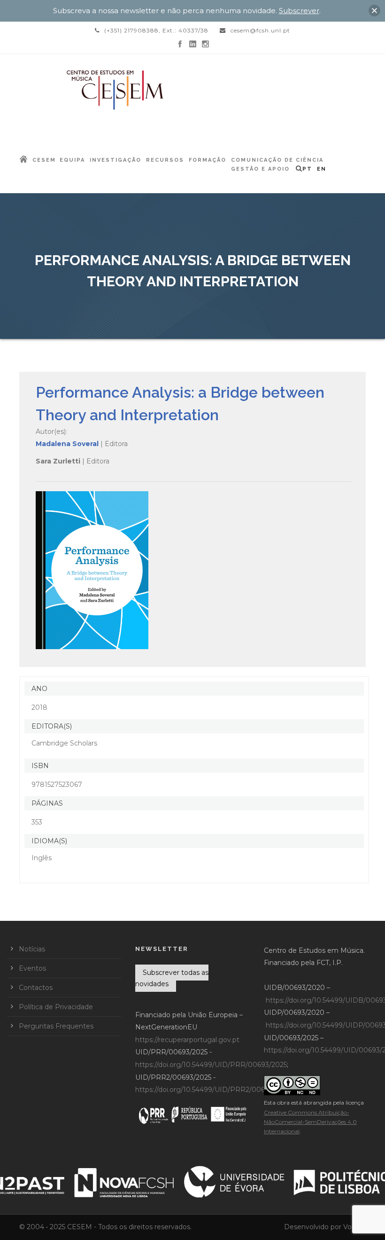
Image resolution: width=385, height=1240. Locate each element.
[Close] (374, 10)
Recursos (165, 160)
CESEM (44, 160)
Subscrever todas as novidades (171, 978)
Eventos (32, 968)
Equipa (72, 160)
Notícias (32, 949)
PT (307, 169)
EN (321, 169)
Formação (207, 160)
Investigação (115, 160)
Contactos (36, 987)
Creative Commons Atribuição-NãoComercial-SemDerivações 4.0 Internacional (310, 1122)
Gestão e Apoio (260, 169)
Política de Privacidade (56, 1007)
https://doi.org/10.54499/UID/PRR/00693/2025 (211, 1064)
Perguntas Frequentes (56, 1026)
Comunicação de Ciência (277, 160)
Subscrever (299, 10)
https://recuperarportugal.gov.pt (187, 1040)
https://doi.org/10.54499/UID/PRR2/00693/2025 (213, 1089)
